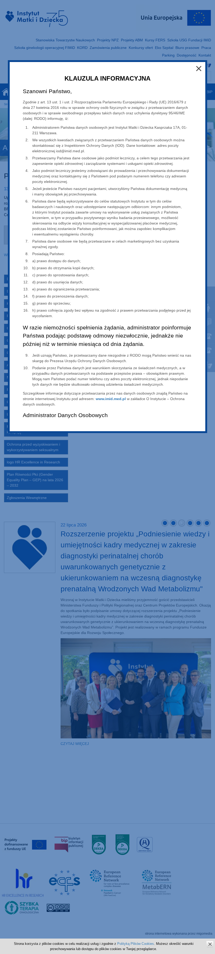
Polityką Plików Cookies (135, 944)
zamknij (210, 944)
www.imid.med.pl (111, 399)
